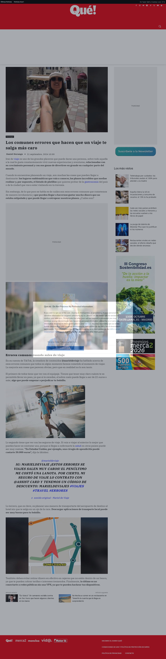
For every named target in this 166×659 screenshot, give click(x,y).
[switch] (115, 329)
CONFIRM (65, 367)
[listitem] (83, 323)
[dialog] (83, 329)
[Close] (127, 287)
